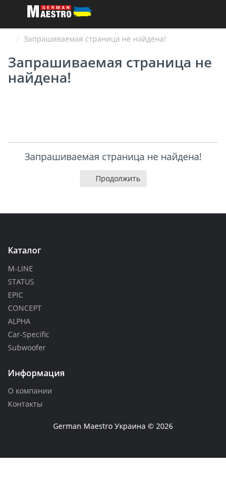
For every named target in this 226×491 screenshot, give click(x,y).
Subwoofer (27, 347)
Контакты (25, 404)
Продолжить (118, 178)
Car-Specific (28, 334)
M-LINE (20, 268)
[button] (215, 16)
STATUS (21, 282)
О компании (30, 391)
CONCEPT (25, 308)
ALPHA (19, 321)
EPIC (15, 295)
